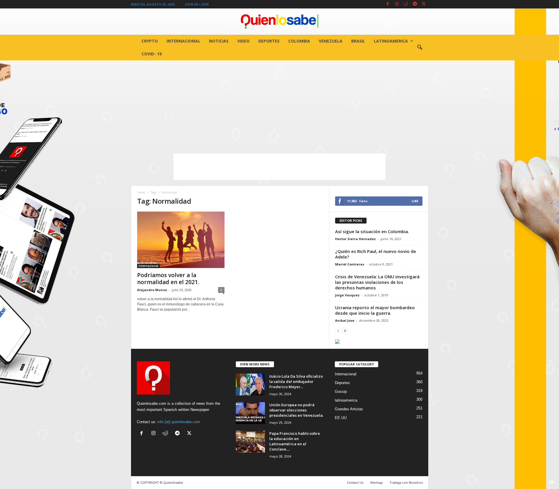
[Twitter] (423, 4)
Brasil (358, 41)
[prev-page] (338, 331)
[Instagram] (396, 4)
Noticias (219, 41)
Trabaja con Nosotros (406, 482)
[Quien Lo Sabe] (279, 21)
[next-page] (345, 331)
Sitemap (376, 482)
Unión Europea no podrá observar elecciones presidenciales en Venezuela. (296, 410)
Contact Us (355, 482)
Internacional (183, 41)
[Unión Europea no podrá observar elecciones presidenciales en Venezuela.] (250, 413)
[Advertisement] (279, 104)
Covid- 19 (151, 54)
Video (243, 41)
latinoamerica (391, 41)
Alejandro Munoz (152, 290)
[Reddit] (405, 4)
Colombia (299, 41)
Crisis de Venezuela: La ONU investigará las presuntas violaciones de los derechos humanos (377, 282)
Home (141, 192)
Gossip (341, 391)
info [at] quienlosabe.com (179, 422)
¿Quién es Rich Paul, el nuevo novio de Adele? (375, 254)
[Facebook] (387, 4)
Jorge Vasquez (347, 295)
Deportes (269, 41)
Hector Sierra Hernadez (355, 239)
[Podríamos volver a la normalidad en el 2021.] (180, 240)
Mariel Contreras (349, 264)
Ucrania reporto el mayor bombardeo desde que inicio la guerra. (375, 310)
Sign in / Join (197, 4)
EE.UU (340, 418)
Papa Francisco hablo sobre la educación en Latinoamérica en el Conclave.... (294, 441)
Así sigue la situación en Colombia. (372, 231)
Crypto (149, 41)
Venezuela (330, 41)
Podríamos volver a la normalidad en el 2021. (168, 278)
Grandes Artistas (349, 409)
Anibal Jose (344, 320)
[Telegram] (414, 4)
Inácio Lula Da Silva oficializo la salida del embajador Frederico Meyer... (296, 381)
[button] (419, 47)
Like (415, 201)
